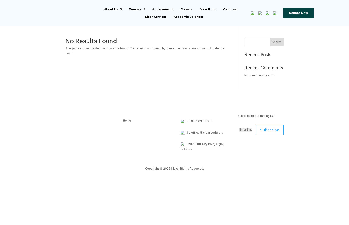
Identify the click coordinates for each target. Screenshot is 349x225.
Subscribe (269, 130)
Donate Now (298, 13)
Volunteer (230, 9)
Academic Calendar (188, 17)
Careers (186, 9)
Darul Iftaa (208, 9)
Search (276, 42)
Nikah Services (156, 17)
